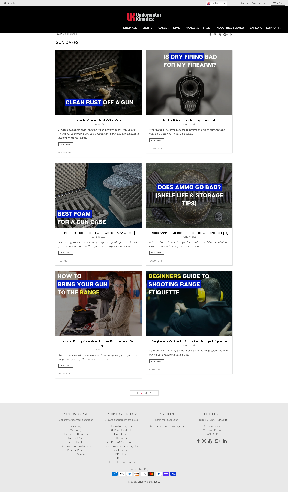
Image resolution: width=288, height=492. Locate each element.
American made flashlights (167, 426)
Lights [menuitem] (147, 27)
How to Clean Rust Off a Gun (98, 120)
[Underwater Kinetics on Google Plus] (226, 34)
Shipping (76, 426)
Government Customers (76, 446)
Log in (244, 3)
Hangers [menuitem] (192, 27)
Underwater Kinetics (149, 481)
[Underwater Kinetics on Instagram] (215, 34)
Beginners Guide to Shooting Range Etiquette (189, 341)
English (214, 3)
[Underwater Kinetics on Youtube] (220, 34)
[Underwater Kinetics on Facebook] (210, 34)
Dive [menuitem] (176, 27)
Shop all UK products (121, 461)
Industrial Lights (121, 426)
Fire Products (121, 449)
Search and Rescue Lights (121, 446)
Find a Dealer (76, 442)
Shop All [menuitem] (130, 27)
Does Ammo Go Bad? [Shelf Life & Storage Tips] (189, 232)
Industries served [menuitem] (230, 27)
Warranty (76, 430)
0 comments (64, 152)
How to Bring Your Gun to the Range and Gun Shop (98, 343)
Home (59, 34)
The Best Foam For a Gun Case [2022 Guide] (98, 232)
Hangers (121, 438)
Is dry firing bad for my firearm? (189, 120)
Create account (260, 3)
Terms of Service (76, 454)
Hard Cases (121, 434)
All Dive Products (121, 430)
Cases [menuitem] (162, 27)
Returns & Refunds (76, 434)
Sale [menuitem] (206, 27)
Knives (121, 458)
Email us (222, 419)
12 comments (155, 261)
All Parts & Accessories (121, 442)
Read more (66, 144)
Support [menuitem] (272, 27)
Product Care (76, 438)
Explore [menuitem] (256, 27)
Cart (279, 3)
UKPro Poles (121, 454)
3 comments (155, 148)
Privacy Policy (76, 449)
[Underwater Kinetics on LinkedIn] (231, 34)
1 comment (63, 261)
